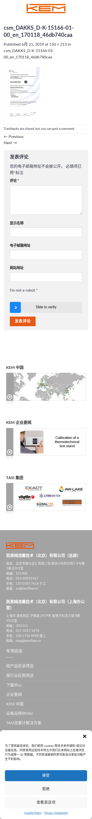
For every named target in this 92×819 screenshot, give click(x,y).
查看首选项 (46, 802)
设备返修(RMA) (19, 713)
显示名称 (17, 223)
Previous (14, 137)
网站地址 (17, 268)
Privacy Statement (56, 812)
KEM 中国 (15, 368)
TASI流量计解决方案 (23, 723)
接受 (46, 775)
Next (10, 143)
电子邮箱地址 (20, 245)
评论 (14, 181)
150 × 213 (58, 44)
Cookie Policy (33, 812)
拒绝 (46, 789)
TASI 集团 (14, 478)
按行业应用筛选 (20, 676)
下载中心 (14, 685)
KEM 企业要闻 (18, 423)
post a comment (63, 128)
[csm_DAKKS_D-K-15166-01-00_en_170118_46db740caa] (22, 92)
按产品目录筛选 (20, 666)
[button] (84, 736)
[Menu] (7, 8)
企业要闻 (14, 695)
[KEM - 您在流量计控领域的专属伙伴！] (46, 8)
